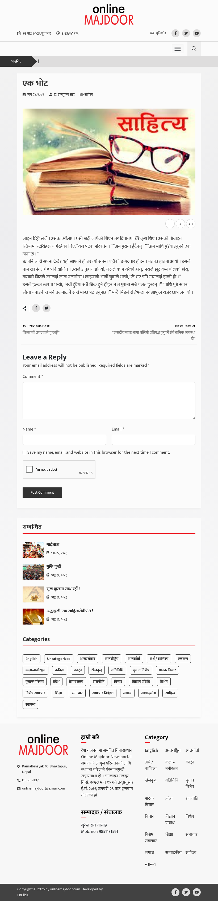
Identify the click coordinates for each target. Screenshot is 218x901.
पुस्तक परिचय (35, 682)
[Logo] (43, 744)
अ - (170, 224)
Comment (33, 376)
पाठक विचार (167, 670)
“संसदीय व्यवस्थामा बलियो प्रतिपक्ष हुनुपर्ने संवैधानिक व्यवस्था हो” (153, 336)
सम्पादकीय (148, 693)
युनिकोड (161, 33)
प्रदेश (56, 682)
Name (29, 429)
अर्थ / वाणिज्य (159, 659)
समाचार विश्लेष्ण (103, 693)
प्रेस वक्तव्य (76, 682)
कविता (59, 670)
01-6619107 (30, 780)
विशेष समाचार (35, 693)
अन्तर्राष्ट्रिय (111, 659)
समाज (127, 693)
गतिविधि (117, 670)
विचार (118, 682)
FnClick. (23, 895)
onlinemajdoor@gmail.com (43, 788)
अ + (190, 224)
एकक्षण (183, 659)
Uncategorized (58, 659)
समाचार (77, 693)
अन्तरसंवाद (87, 659)
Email (118, 429)
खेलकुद (96, 670)
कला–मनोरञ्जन (35, 670)
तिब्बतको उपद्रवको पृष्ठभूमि (41, 333)
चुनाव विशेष (141, 670)
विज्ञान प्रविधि (141, 682)
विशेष (164, 682)
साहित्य (89, 95)
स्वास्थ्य (30, 704)
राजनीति (98, 682)
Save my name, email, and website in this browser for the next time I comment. (98, 452)
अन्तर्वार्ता (134, 659)
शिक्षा (58, 693)
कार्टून (78, 670)
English (31, 659)
